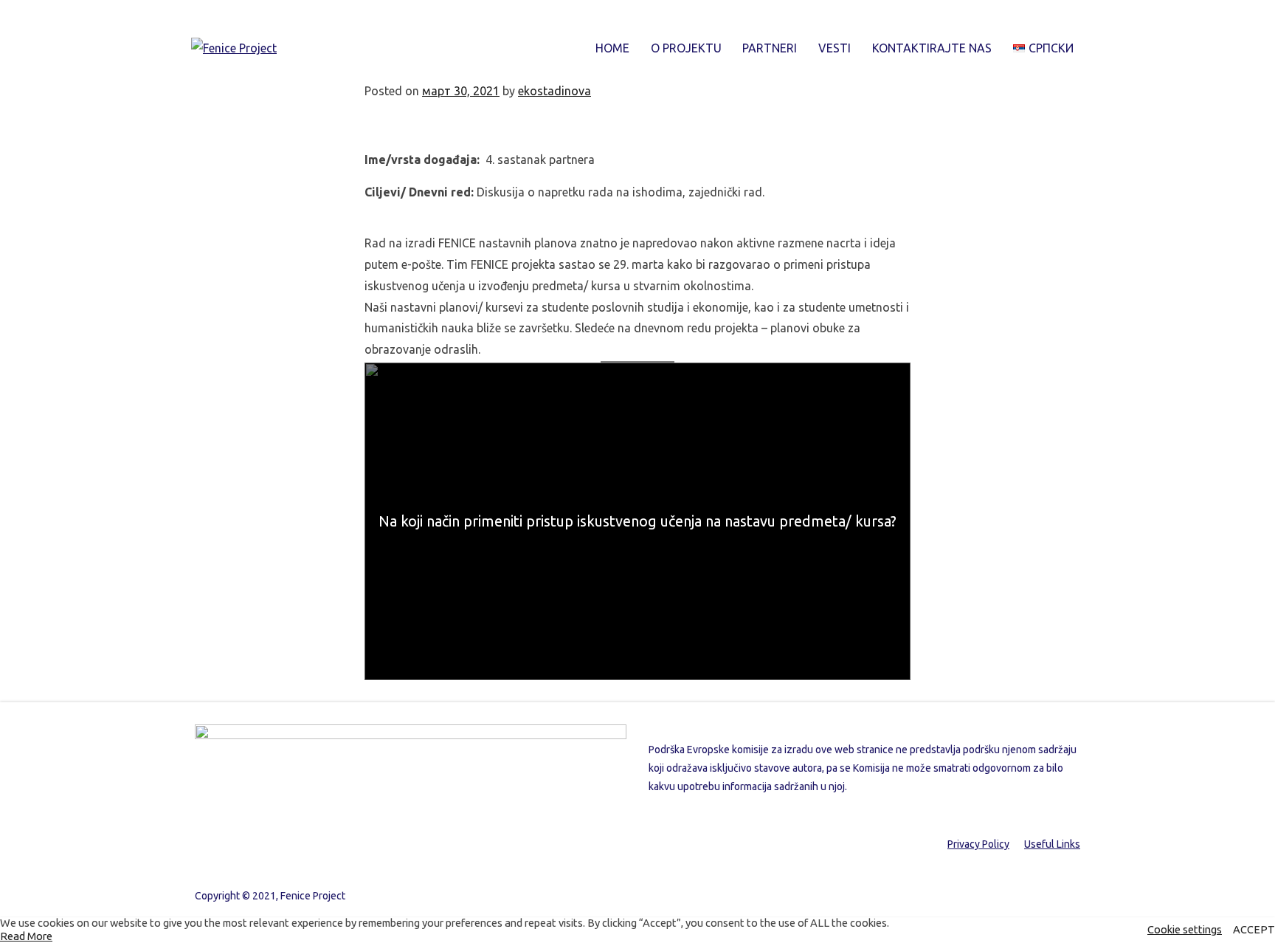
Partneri (769, 48)
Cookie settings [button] (1184, 929)
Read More (26, 936)
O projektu (686, 48)
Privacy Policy (978, 844)
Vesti (834, 48)
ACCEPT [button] (1254, 929)
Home (612, 48)
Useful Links (1052, 844)
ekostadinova (554, 90)
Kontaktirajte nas (932, 48)
